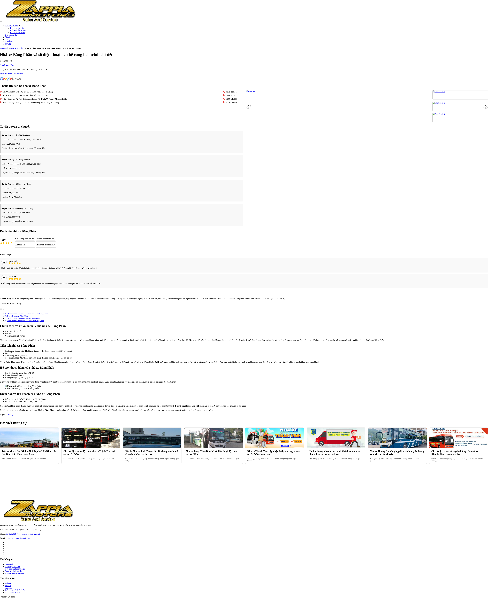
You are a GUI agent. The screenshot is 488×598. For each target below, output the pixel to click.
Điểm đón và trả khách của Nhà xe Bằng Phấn (25, 321)
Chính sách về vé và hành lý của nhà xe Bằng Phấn (27, 314)
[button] (1, 21)
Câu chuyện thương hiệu (15, 569)
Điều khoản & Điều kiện (15, 590)
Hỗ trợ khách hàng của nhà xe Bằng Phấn (23, 318)
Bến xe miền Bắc (17, 28)
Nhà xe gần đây (11, 26)
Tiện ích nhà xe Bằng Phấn (17, 316)
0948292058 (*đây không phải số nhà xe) (23, 534)
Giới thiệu (9, 42)
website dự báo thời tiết (14, 573)
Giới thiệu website (12, 566)
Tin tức (8, 37)
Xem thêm (244, 293)
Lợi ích (8, 586)
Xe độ (7, 39)
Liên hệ (8, 44)
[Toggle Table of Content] (2, 309)
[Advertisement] (76, 482)
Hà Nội (10, 414)
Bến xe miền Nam (17, 33)
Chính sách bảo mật (13, 592)
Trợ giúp (8, 588)
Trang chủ (4, 48)
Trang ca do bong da (13, 571)
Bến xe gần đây (11, 35)
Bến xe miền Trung (18, 30)
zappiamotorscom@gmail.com (18, 538)
